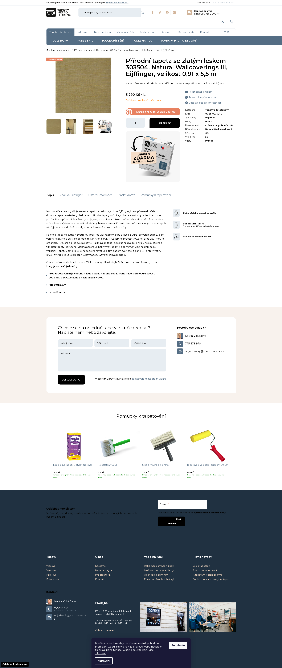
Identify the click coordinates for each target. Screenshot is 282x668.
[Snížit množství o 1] (128, 123)
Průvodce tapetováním (206, 570)
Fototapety (52, 579)
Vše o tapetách (201, 565)
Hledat (142, 12)
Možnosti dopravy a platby (159, 570)
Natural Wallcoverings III (218, 129)
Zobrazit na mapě (105, 630)
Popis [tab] (50, 195)
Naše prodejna (103, 570)
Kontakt (99, 579)
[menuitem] (60, 32)
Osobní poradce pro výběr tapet (211, 579)
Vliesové (51, 565)
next (233, 455)
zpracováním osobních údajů (148, 378)
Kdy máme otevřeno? (117, 2)
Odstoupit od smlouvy (14, 664)
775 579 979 (204, 2)
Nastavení (104, 660)
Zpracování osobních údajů (159, 579)
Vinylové (51, 570)
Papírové (210, 117)
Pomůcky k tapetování (156, 195)
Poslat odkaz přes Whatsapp (203, 97)
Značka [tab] (71, 195)
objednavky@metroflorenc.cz (204, 351)
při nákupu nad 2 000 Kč (207, 12)
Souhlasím (178, 645)
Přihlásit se (169, 519)
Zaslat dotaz (126, 195)
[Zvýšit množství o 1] (143, 123)
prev (48, 455)
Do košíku (165, 123)
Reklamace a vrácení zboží (159, 565)
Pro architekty (103, 574)
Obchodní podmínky (156, 574)
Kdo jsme (100, 565)
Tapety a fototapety (217, 110)
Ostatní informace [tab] (100, 195)
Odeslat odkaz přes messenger (205, 102)
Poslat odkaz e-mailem (200, 91)
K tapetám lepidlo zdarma (207, 574)
